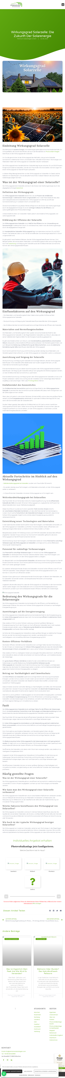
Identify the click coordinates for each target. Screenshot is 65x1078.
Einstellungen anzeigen (45, 1071)
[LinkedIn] (11, 1060)
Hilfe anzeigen (37, 903)
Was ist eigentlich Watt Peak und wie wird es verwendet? (17, 971)
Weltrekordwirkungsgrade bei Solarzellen (15, 483)
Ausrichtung (12, 244)
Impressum (37, 1075)
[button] (63, 4)
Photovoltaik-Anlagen (52, 152)
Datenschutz (31, 1075)
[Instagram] (7, 1060)
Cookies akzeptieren (12, 1071)
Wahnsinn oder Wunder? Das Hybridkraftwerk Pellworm (48, 971)
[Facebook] (3, 1060)
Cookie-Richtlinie (23, 1075)
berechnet (19, 188)
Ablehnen (28, 1071)
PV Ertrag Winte (33, 381)
